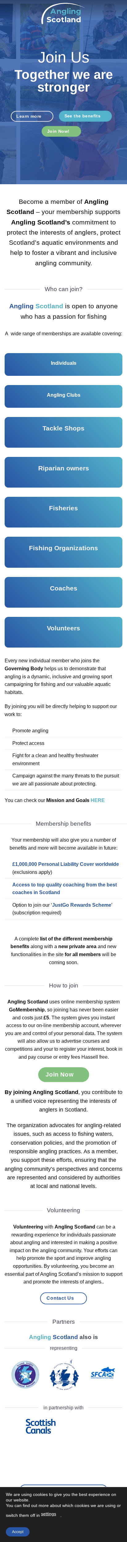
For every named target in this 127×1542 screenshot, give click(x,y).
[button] (8, 13)
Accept (17, 1532)
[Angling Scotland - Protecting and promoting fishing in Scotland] (63, 14)
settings (48, 1513)
